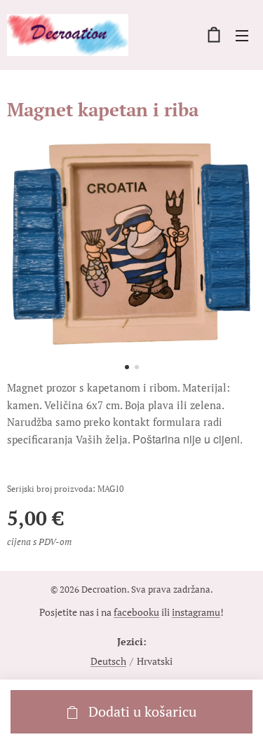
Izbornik (242, 35)
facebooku (136, 612)
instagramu (196, 612)
